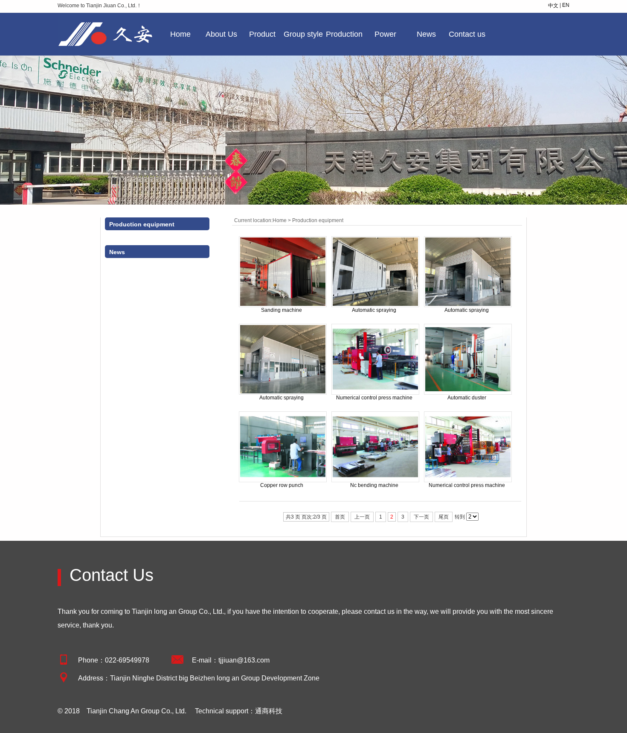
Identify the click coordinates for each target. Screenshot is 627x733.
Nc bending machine (374, 485)
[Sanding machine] (283, 305)
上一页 (362, 517)
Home (180, 34)
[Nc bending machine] (375, 481)
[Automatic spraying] (375, 305)
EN (565, 5)
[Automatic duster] (468, 393)
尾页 (443, 517)
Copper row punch (281, 485)
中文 (553, 6)
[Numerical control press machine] (375, 393)
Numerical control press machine (374, 398)
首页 (340, 517)
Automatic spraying (374, 310)
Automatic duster (466, 398)
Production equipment (317, 220)
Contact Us (112, 575)
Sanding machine (281, 310)
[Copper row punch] (283, 481)
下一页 (421, 517)
